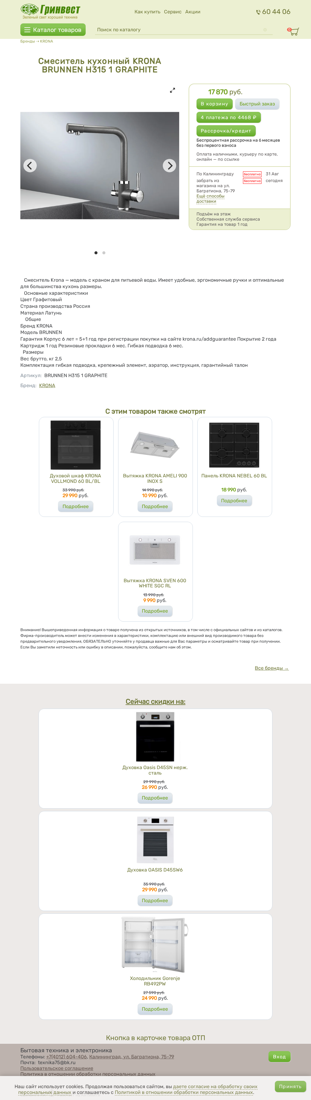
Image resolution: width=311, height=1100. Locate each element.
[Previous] (30, 165)
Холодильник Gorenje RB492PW (155, 981)
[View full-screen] (172, 90)
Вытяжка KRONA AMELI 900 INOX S (155, 478)
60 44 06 (276, 12)
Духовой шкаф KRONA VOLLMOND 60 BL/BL (75, 478)
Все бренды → (272, 668)
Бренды (27, 41)
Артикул (31, 375)
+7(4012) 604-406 (66, 1057)
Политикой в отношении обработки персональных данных (184, 1092)
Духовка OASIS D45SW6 (155, 870)
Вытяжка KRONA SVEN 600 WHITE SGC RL (155, 583)
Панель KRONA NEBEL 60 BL (234, 476)
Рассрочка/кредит (226, 131)
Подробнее (76, 506)
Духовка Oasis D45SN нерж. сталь (155, 770)
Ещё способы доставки (210, 199)
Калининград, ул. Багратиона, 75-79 (131, 1057)
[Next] (169, 165)
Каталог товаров (57, 29)
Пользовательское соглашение (56, 1068)
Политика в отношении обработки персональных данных (88, 1074)
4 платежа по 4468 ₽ (229, 117)
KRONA (46, 41)
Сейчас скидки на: (156, 701)
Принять (290, 1086)
